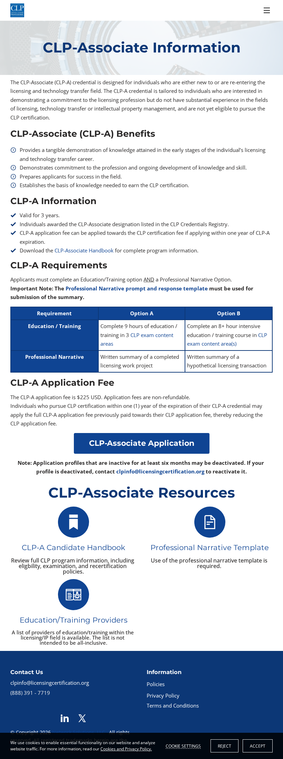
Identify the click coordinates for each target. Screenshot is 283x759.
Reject (224, 746)
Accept (257, 746)
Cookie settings (183, 746)
